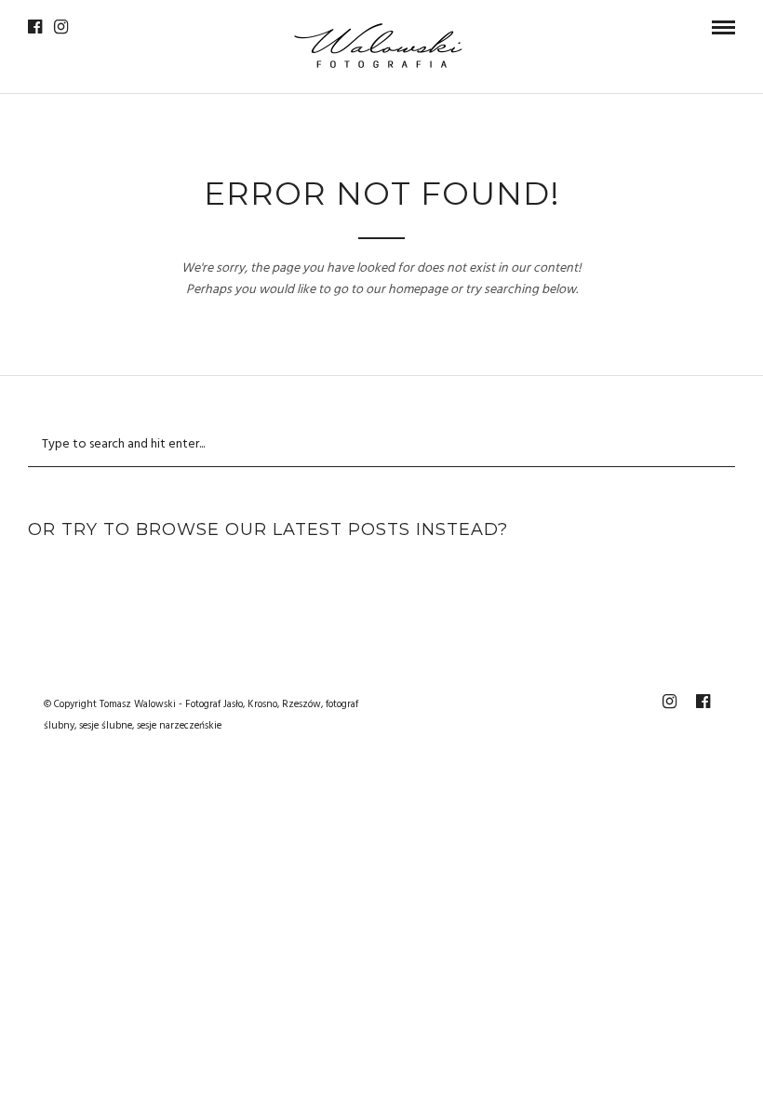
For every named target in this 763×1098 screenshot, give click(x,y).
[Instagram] (61, 27)
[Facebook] (35, 27)
